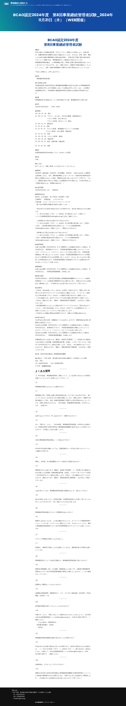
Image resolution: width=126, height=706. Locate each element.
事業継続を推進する (19, 3)
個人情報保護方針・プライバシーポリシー (45, 702)
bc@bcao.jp (46, 366)
